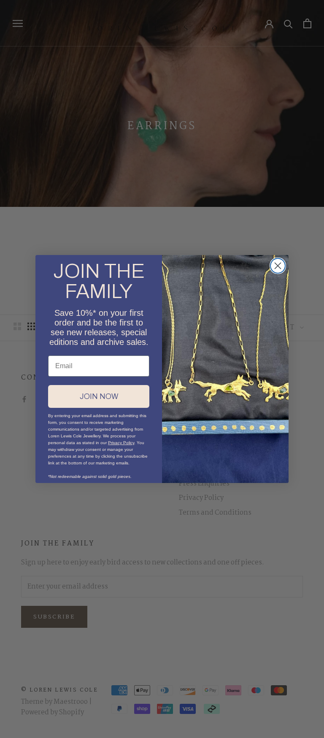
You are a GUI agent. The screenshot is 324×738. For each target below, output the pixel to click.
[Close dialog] (277, 265)
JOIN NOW (99, 396)
